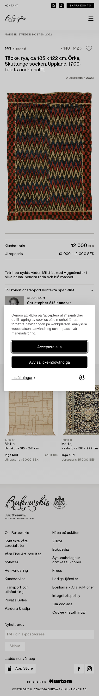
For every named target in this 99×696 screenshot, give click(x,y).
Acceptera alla (49, 347)
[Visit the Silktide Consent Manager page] (81, 377)
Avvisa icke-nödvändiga (49, 362)
